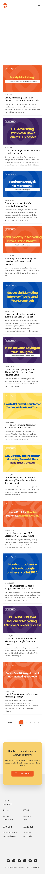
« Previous (9, 722)
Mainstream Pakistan (9, 836)
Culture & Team (8, 820)
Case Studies (27, 816)
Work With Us (27, 836)
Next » (22, 726)
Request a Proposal (24, 773)
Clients (25, 820)
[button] (39, 5)
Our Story (6, 816)
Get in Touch (27, 832)
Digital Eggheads (11, 68)
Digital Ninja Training (10, 832)
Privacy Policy (35, 867)
